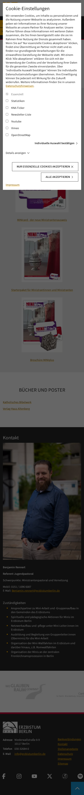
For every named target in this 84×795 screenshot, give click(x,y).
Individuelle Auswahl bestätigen (54, 143)
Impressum (13, 185)
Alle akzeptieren (58, 177)
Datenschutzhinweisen (20, 86)
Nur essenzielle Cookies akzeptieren (43, 166)
